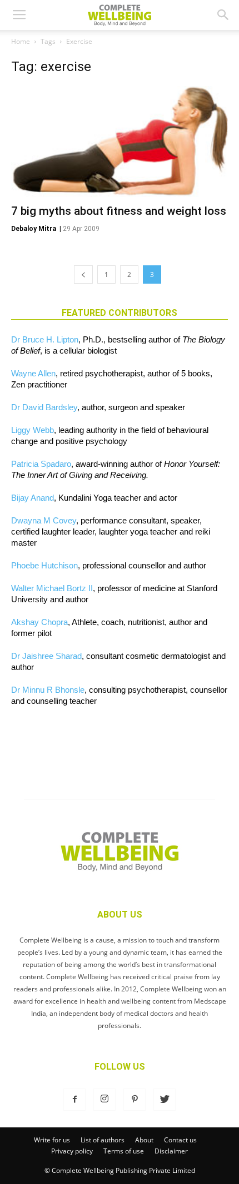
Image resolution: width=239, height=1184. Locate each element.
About (144, 1140)
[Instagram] (104, 1100)
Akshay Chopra (39, 622)
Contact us (180, 1140)
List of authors (103, 1140)
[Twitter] (164, 1100)
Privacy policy (72, 1151)
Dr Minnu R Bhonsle (47, 689)
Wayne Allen (33, 373)
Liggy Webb (32, 430)
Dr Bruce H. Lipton (44, 339)
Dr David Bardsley (44, 407)
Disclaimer (171, 1151)
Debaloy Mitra (33, 229)
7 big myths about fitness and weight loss (118, 211)
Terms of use (123, 1151)
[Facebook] (74, 1100)
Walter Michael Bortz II (52, 588)
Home (20, 41)
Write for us (52, 1140)
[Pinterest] (134, 1100)
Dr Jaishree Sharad (46, 656)
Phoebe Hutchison (44, 565)
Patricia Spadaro (41, 463)
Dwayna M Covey (43, 520)
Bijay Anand (32, 497)
